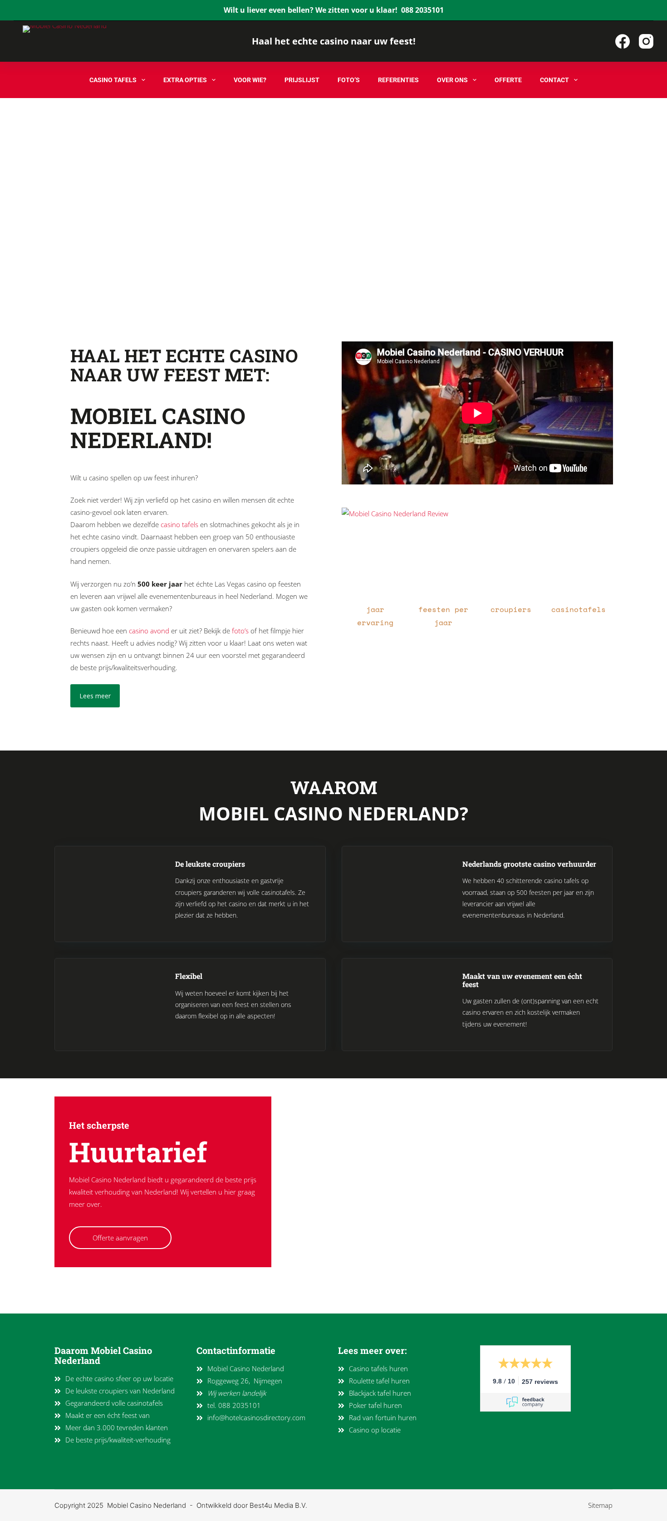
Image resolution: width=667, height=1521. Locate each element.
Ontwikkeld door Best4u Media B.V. (251, 1505)
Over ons (452, 80)
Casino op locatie (375, 1429)
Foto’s (349, 80)
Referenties (398, 80)
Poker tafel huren (375, 1405)
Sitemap (600, 1505)
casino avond (149, 630)
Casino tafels (113, 80)
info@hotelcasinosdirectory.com (256, 1417)
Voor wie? (250, 80)
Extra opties (185, 80)
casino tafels (179, 524)
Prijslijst (301, 80)
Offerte (508, 80)
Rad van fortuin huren (383, 1417)
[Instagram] (646, 41)
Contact (554, 80)
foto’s (240, 630)
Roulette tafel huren (379, 1380)
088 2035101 (422, 10)
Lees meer (95, 695)
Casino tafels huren (378, 1368)
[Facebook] (622, 41)
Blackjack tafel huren (380, 1393)
